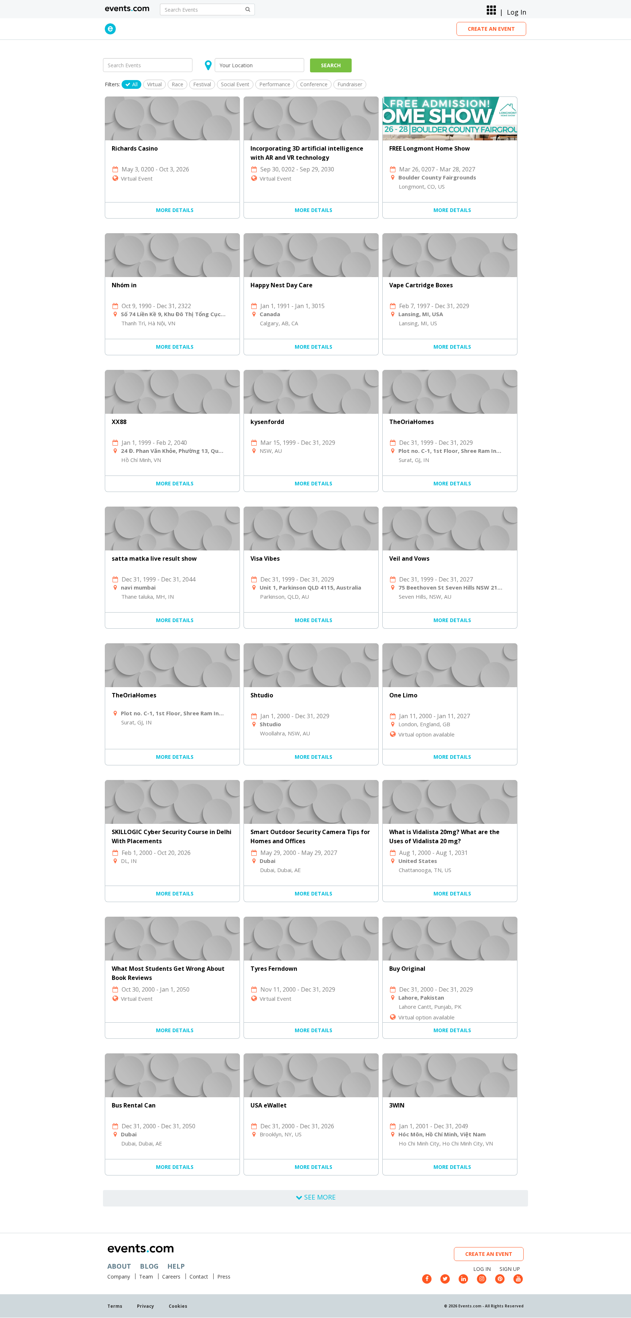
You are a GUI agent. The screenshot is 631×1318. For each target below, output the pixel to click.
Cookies (178, 1306)
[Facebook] (426, 1278)
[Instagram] (481, 1278)
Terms (114, 1306)
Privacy (145, 1306)
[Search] (248, 9)
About (119, 1266)
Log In (516, 12)
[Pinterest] (499, 1278)
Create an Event (491, 28)
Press (223, 1276)
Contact (199, 1276)
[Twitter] (445, 1278)
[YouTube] (518, 1278)
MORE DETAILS (175, 210)
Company (118, 1276)
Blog (149, 1266)
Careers (171, 1276)
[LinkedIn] (463, 1278)
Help (176, 1266)
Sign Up (510, 1268)
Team (146, 1276)
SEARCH (331, 65)
